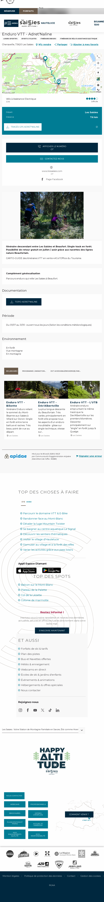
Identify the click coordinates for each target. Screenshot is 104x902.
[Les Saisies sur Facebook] (28, 711)
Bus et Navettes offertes (36, 659)
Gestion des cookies (90, 876)
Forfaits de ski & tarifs (34, 648)
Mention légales (11, 876)
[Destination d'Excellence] (36, 854)
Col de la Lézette (31, 595)
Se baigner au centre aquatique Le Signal (49, 529)
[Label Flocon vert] (81, 854)
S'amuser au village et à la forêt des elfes (48, 544)
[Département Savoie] (47, 854)
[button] (71, 44)
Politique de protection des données (43, 876)
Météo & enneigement (35, 664)
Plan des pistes (30, 654)
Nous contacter (31, 690)
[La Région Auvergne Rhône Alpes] (65, 854)
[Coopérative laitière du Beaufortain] (95, 854)
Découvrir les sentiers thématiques (45, 534)
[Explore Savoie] (10, 854)
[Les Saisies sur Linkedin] (58, 711)
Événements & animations (38, 680)
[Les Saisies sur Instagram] (20, 711)
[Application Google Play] (51, 570)
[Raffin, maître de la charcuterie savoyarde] (28, 865)
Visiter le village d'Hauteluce (41, 539)
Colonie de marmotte (34, 600)
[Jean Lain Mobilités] (74, 865)
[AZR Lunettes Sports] (43, 865)
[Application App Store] (26, 570)
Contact (71, 876)
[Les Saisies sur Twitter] (43, 711)
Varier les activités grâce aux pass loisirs (48, 549)
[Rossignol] (59, 865)
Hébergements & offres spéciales (42, 685)
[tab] (11, 371)
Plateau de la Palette (34, 589)
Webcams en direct (33, 669)
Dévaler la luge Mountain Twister (44, 523)
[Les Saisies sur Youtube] (35, 711)
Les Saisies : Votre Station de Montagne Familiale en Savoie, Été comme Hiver (40, 730)
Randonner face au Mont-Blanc (43, 518)
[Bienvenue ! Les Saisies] (52, 760)
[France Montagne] (23, 854)
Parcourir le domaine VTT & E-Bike (45, 513)
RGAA (52, 885)
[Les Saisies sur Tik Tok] (50, 711)
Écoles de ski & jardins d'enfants (41, 674)
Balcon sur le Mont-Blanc (37, 584)
